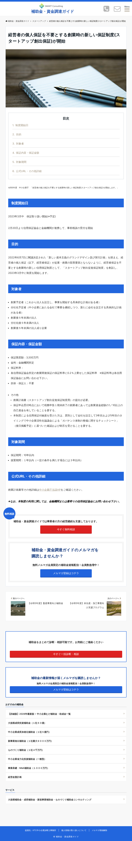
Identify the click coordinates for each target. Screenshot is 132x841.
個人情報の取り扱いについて (73, 830)
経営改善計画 (15, 777)
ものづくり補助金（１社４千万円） (26, 750)
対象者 (18, 143)
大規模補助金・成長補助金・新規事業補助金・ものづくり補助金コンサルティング (49, 799)
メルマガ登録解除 (99, 830)
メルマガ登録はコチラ (66, 573)
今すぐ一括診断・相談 (66, 654)
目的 (16, 134)
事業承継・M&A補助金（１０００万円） (28, 768)
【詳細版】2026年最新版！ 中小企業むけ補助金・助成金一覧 (39, 713)
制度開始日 (20, 125)
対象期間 (19, 161)
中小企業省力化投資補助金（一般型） (27, 759)
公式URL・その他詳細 (27, 171)
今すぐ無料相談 (66, 529)
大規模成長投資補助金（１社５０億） (27, 722)
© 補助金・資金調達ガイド (66, 836)
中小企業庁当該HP (50, 489)
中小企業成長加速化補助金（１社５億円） (29, 731)
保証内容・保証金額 (25, 152)
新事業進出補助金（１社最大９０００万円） (30, 741)
